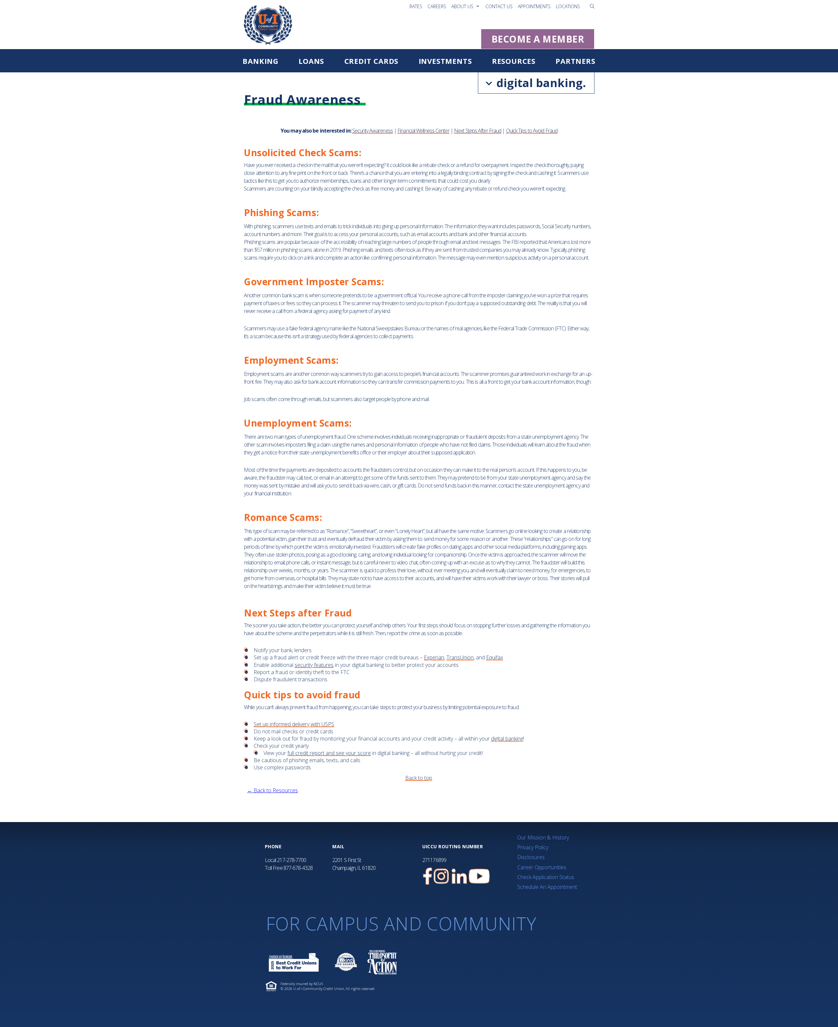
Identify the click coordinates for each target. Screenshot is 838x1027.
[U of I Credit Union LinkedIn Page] (459, 876)
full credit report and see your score (329, 753)
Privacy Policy (532, 847)
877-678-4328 (298, 867)
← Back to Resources (272, 790)
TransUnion (460, 657)
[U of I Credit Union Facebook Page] (427, 876)
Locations (568, 6)
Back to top (418, 777)
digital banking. (539, 82)
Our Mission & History (543, 837)
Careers (437, 6)
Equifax (494, 657)
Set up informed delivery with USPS (294, 724)
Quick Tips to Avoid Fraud (532, 130)
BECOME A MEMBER (537, 39)
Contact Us (499, 6)
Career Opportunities (541, 867)
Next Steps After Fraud (477, 130)
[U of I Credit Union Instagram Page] (441, 876)
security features (314, 665)
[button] (592, 6)
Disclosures (531, 857)
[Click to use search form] (592, 6)
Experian (434, 657)
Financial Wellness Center (423, 130)
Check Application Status (545, 877)
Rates (416, 6)
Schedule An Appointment (547, 886)
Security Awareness (372, 130)
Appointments (534, 6)
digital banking (507, 738)
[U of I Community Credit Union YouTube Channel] (479, 876)
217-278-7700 (291, 860)
